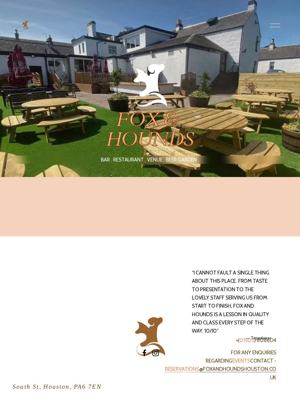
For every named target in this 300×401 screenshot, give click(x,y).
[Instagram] (155, 352)
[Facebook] (144, 352)
